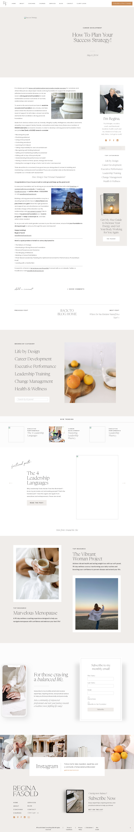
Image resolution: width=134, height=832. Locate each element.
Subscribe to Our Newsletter (97, 704)
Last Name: (91, 683)
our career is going (34, 211)
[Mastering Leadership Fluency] (57, 434)
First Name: (91, 676)
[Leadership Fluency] (97, 434)
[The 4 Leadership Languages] (16, 434)
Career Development (92, 28)
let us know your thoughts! (39, 268)
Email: (89, 690)
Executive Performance (33, 429)
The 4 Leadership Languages (38, 478)
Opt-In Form (92, 699)
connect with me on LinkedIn (25, 189)
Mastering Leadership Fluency (73, 435)
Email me (73, 186)
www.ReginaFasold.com (28, 194)
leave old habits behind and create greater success (47, 88)
